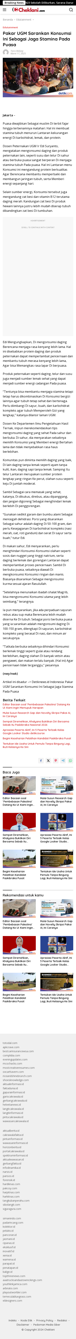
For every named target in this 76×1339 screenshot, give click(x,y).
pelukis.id (8, 1230)
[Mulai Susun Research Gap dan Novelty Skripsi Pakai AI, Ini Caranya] (56, 785)
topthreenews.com (14, 1276)
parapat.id (9, 1263)
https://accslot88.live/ (15, 1022)
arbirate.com (10, 1288)
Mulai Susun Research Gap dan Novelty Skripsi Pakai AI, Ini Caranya (37, 714)
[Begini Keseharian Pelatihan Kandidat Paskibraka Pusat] (19, 859)
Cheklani (49, 1329)
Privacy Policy (44, 1320)
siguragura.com (12, 1209)
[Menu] (5, 10)
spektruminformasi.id (15, 1155)
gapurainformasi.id (14, 1092)
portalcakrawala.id (13, 1151)
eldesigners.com (12, 1300)
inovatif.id (8, 1251)
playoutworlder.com (15, 1292)
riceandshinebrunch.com (17, 1076)
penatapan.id (10, 1267)
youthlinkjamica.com (15, 1284)
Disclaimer (23, 1324)
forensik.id (9, 1180)
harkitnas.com (11, 1196)
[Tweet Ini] (48, 760)
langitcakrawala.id (13, 1109)
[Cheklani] (27, 10)
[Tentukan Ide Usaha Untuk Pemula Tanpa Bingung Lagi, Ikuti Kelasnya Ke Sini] (56, 859)
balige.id (7, 1271)
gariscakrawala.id (13, 1096)
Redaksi (62, 1320)
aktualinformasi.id (13, 1084)
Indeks (13, 1320)
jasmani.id (9, 1239)
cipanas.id (8, 1243)
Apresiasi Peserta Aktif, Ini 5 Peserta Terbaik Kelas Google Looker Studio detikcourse (33, 731)
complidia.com (11, 1055)
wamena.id (9, 1259)
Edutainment (10, 27)
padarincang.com (13, 1222)
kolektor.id (9, 1226)
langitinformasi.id (13, 1113)
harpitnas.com (11, 1192)
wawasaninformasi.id (15, 1143)
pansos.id (8, 1176)
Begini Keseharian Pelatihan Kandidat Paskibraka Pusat (37, 738)
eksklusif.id (9, 1247)
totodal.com (10, 1043)
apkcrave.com (11, 1047)
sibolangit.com (11, 1204)
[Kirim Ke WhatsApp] (70, 760)
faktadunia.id (10, 1088)
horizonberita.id (12, 1147)
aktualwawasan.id (13, 1159)
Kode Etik (26, 1320)
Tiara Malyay (17, 50)
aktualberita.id (11, 1130)
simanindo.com (12, 1218)
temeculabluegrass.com (17, 1296)
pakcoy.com (10, 1188)
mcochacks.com (12, 1063)
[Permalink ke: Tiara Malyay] (6, 52)
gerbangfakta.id (12, 1163)
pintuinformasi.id (13, 1139)
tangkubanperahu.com (16, 1200)
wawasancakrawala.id (16, 1121)
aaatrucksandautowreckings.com (22, 1280)
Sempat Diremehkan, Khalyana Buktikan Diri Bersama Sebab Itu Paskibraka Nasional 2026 (36, 723)
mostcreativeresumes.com (19, 1067)
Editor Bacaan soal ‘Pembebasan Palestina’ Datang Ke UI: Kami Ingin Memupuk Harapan (36, 706)
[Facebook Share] (41, 760)
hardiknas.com (11, 1184)
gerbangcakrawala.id (15, 1100)
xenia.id (7, 1255)
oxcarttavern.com (13, 1071)
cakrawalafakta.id (13, 1135)
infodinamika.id (12, 1167)
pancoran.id (10, 1235)
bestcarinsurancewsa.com (18, 1051)
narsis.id (7, 1171)
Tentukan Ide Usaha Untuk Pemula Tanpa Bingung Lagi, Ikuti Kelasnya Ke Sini (36, 745)
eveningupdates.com (15, 1059)
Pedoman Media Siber (46, 1324)
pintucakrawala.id (13, 1117)
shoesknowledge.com (16, 1080)
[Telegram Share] (63, 760)
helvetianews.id (12, 1104)
